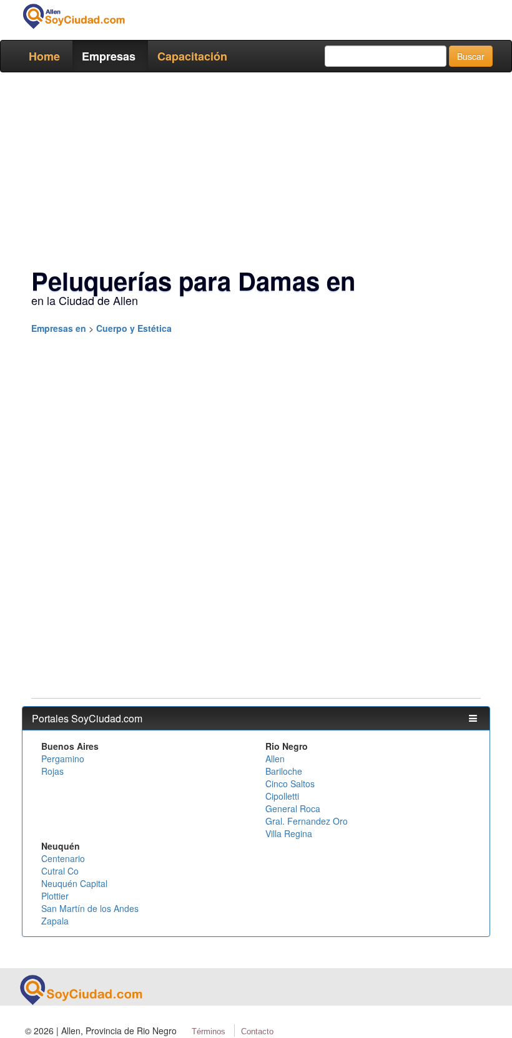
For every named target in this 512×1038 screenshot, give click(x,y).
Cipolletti (282, 796)
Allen (275, 758)
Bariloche (283, 771)
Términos (208, 1031)
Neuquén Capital (74, 883)
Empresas (108, 56)
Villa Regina (288, 833)
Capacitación (192, 56)
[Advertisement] (256, 172)
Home (44, 56)
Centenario (63, 858)
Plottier (55, 896)
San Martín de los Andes (90, 908)
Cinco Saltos (290, 783)
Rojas (52, 771)
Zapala (55, 920)
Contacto (257, 1031)
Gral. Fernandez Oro (306, 821)
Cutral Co (60, 871)
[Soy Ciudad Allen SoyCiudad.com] (73, 16)
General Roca (292, 808)
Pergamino (62, 758)
